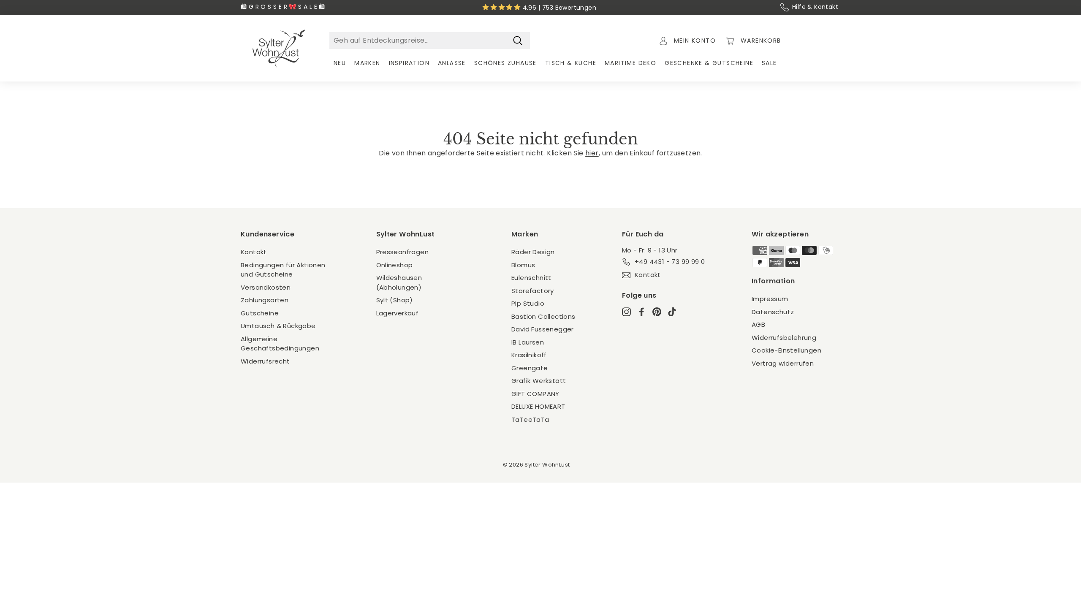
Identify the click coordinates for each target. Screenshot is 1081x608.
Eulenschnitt (531, 277)
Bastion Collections (543, 316)
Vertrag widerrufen (783, 363)
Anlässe (452, 63)
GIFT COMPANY (535, 393)
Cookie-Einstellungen (786, 350)
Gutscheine (260, 313)
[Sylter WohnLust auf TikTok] (672, 312)
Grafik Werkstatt (538, 380)
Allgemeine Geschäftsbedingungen (280, 343)
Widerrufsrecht (265, 361)
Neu (340, 63)
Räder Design (533, 251)
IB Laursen (527, 342)
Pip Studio (527, 303)
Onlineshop (394, 265)
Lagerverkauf (397, 313)
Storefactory (532, 290)
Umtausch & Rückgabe (278, 325)
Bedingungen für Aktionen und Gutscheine (283, 270)
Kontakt (254, 251)
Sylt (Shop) (394, 300)
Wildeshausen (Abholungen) (399, 282)
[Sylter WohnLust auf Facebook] (641, 312)
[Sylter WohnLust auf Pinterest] (656, 312)
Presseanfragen (402, 251)
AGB (758, 324)
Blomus (523, 265)
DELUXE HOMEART (538, 406)
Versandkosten (266, 287)
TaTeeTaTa (530, 419)
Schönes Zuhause (505, 63)
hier (592, 153)
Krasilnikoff (529, 354)
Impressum (770, 298)
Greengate (529, 368)
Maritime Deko (630, 63)
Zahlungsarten (264, 300)
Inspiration (409, 63)
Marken (367, 63)
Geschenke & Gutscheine (709, 63)
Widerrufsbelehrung (784, 337)
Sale (769, 63)
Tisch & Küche (570, 63)
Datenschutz (773, 311)
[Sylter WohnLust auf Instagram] (626, 312)
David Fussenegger (542, 329)
